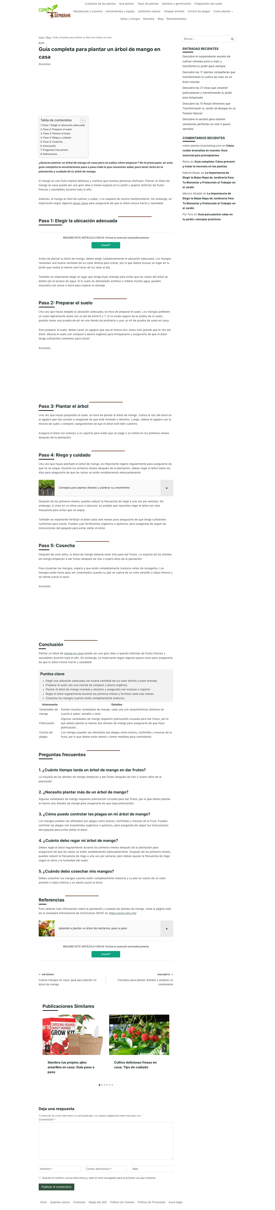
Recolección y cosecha (88, 11)
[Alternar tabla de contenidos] (81, 120)
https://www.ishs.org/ (122, 913)
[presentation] (72, 1035)
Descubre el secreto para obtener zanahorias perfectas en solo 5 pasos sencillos (206, 124)
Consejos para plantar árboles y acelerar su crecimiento (145, 979)
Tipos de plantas (148, 3)
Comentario (47, 1119)
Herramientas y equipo (120, 11)
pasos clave (80, 203)
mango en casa (74, 653)
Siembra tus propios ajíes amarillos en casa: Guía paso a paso (71, 1067)
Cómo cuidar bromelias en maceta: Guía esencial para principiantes (208, 150)
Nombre (46, 1168)
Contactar (79, 1202)
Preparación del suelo (208, 3)
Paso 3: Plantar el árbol (56, 133)
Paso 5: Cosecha (53, 141)
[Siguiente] (164, 1048)
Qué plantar (126, 3)
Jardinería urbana (149, 11)
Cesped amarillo (174, 11)
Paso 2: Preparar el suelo (57, 129)
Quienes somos (60, 1202)
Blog (160, 18)
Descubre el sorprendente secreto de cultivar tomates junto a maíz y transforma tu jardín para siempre (206, 61)
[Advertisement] (106, 88)
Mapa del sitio (98, 1202)
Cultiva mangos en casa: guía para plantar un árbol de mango (67, 979)
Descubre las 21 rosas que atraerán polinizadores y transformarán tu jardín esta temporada (207, 92)
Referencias (50, 154)
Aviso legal (175, 1202)
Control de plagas (199, 11)
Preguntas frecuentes (55, 149)
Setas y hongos (130, 18)
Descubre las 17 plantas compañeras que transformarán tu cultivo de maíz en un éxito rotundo (209, 77)
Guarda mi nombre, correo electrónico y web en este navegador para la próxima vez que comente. (99, 1177)
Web (135, 1168)
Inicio (43, 1202)
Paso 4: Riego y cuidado (57, 137)
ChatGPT (106, 245)
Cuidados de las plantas (100, 3)
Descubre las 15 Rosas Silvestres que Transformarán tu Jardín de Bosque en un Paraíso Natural (209, 108)
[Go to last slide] (47, 1048)
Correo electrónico (99, 1168)
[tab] (99, 1085)
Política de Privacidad (151, 1202)
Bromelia (148, 18)
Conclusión (49, 145)
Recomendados (176, 18)
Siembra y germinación (176, 3)
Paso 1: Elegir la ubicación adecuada (63, 125)
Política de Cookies (122, 1202)
